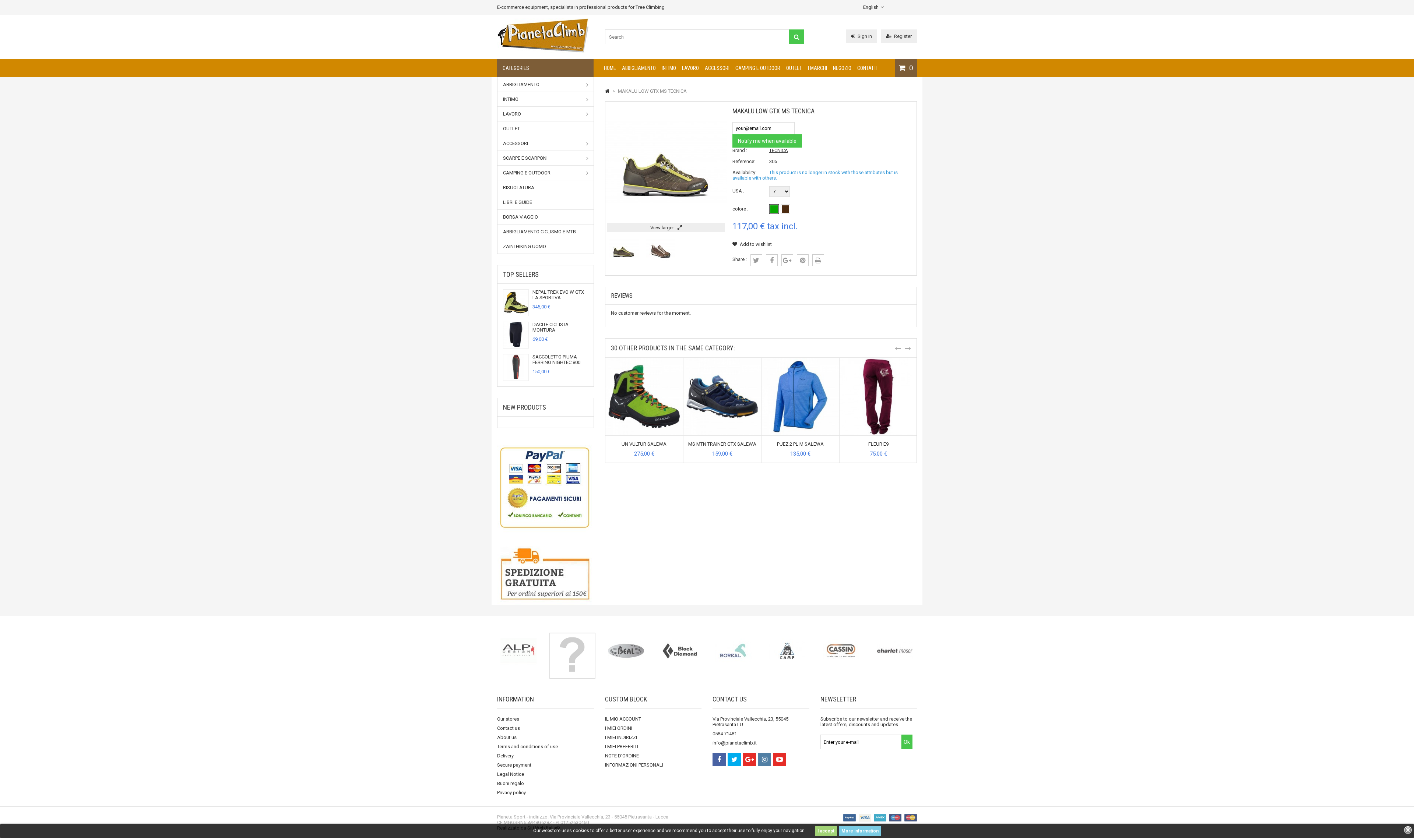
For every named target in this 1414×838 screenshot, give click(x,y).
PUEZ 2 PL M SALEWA (800, 444)
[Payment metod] (545, 487)
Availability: (744, 172)
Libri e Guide (517, 202)
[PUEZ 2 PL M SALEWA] (800, 360)
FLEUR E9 (878, 444)
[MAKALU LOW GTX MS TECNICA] (624, 262)
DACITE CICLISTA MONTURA (550, 327)
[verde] (774, 209)
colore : (740, 209)
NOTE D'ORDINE (622, 756)
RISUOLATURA (518, 187)
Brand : (739, 150)
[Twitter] (734, 759)
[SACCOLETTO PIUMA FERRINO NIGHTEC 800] (515, 378)
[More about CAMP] (787, 651)
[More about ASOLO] (572, 656)
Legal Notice (510, 774)
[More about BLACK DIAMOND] (680, 651)
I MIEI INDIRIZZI (621, 737)
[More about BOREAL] (733, 651)
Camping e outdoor (757, 68)
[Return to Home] (607, 91)
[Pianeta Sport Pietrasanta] (543, 51)
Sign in (865, 36)
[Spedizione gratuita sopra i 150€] (545, 575)
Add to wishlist (756, 244)
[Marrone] (785, 209)
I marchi (817, 68)
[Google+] (749, 759)
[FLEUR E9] (878, 360)
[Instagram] (764, 759)
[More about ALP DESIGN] (518, 651)
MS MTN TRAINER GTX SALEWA (722, 444)
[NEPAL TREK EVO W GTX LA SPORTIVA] (515, 313)
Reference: (743, 161)
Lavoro (690, 68)
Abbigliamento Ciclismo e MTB (539, 231)
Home (610, 68)
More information (860, 831)
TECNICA (778, 150)
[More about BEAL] (626, 651)
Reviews (622, 295)
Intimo (669, 68)
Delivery (505, 756)
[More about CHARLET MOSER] (895, 651)
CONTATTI (867, 68)
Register (903, 36)
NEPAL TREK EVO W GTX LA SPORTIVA (558, 294)
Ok (907, 742)
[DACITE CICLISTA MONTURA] (515, 345)
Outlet (794, 68)
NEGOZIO (842, 68)
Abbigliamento (639, 68)
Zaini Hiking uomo (524, 246)
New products (524, 407)
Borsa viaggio (520, 217)
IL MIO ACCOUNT (623, 719)
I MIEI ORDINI (618, 728)
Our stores (508, 719)
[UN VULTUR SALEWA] (644, 360)
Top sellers (521, 274)
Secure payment (514, 765)
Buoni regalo (510, 783)
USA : (738, 191)
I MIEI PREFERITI (621, 746)
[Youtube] (779, 759)
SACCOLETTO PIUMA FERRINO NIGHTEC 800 (556, 359)
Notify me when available (767, 141)
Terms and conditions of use (527, 746)
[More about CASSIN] (841, 651)
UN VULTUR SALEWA (644, 444)
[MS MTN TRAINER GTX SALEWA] (722, 360)
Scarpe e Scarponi (525, 158)
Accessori (717, 68)
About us (507, 737)
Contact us (508, 728)
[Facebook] (719, 759)
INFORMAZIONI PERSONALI (634, 765)
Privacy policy (511, 792)
